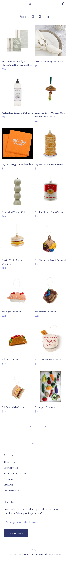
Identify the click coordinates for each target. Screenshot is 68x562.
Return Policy (11, 490)
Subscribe (15, 533)
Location (9, 479)
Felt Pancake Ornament (45, 311)
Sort (32, 443)
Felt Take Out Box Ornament (48, 359)
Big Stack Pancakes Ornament (49, 164)
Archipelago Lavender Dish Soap (17, 112)
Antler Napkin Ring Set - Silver (49, 61)
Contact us (11, 468)
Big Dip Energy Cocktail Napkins (17, 164)
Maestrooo (27, 554)
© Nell (34, 549)
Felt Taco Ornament (11, 359)
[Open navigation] (4, 4)
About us (9, 462)
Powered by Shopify (48, 554)
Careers (8, 485)
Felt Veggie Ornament (45, 407)
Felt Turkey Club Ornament (14, 407)
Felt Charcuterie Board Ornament (50, 260)
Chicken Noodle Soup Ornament (50, 212)
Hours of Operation (15, 473)
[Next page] (45, 426)
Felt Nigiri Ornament (11, 311)
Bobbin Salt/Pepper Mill (13, 212)
